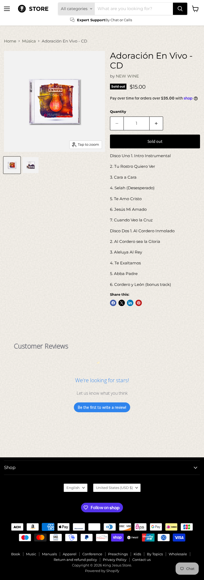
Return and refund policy (75, 559)
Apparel (69, 554)
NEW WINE (127, 76)
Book (15, 554)
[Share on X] (121, 303)
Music (31, 554)
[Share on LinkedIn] (130, 303)
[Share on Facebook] (113, 303)
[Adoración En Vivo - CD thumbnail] (11, 165)
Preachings (118, 554)
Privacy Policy (114, 559)
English (73, 488)
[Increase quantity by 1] (156, 123)
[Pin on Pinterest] (138, 303)
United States (114, 488)
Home (10, 41)
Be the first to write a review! (102, 407)
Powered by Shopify (102, 571)
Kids (137, 554)
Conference (92, 554)
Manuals (49, 554)
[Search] (180, 9)
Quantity (118, 112)
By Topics (155, 554)
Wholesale (178, 554)
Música (29, 41)
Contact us (141, 559)
